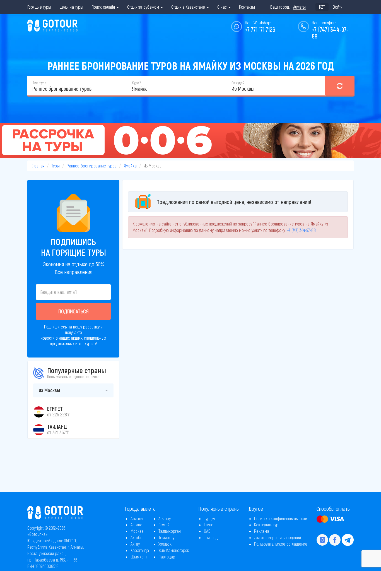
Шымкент (139, 556)
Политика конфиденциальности (280, 518)
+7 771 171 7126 (260, 29)
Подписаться (73, 311)
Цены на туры (71, 6)
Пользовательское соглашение (280, 543)
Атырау (164, 518)
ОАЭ (207, 531)
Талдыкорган (169, 531)
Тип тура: (39, 82)
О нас (222, 6)
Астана (136, 524)
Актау (135, 543)
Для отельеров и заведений (277, 537)
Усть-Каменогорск (173, 550)
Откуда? (238, 82)
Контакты (247, 6)
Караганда (140, 550)
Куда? (136, 82)
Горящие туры (39, 6)
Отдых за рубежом (143, 6)
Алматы (137, 518)
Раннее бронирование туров (92, 165)
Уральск (165, 543)
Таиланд (211, 537)
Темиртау (166, 537)
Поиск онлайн (103, 6)
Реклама (261, 531)
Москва (137, 531)
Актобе (137, 537)
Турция (209, 518)
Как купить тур (266, 524)
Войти (338, 6)
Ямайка (130, 165)
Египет (209, 524)
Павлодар (166, 556)
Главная (38, 165)
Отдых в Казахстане (188, 6)
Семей (164, 524)
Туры (55, 165)
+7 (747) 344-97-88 (330, 33)
